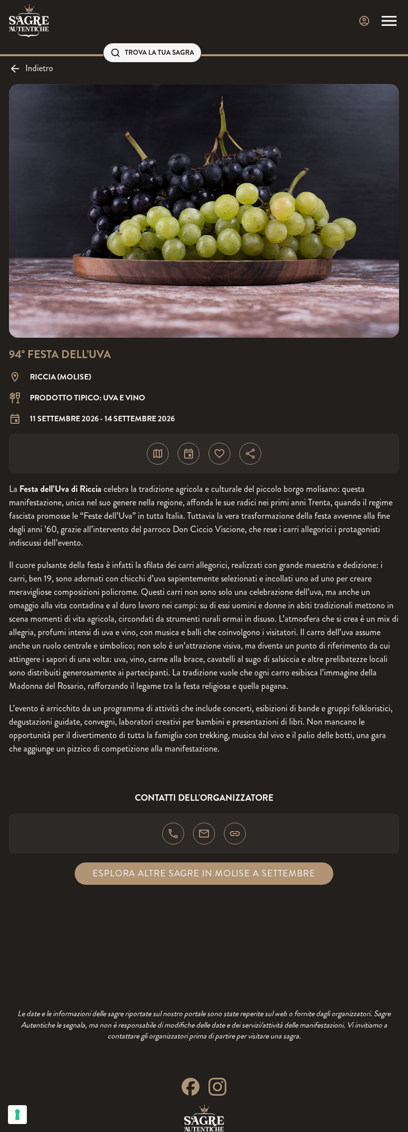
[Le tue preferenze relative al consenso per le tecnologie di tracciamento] (17, 1114)
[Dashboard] (364, 21)
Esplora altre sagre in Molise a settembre (204, 873)
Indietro (39, 68)
